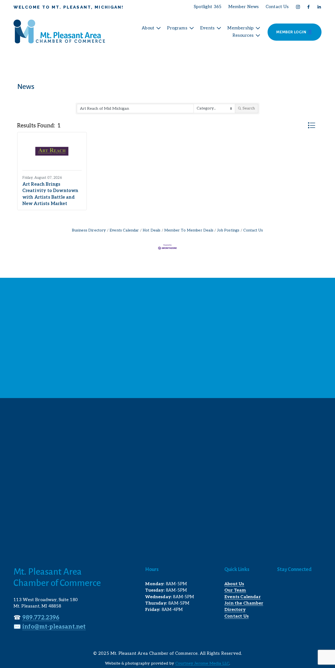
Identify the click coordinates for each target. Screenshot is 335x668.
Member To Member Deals (188, 230)
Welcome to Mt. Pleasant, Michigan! (68, 7)
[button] (311, 125)
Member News (243, 6)
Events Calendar (124, 230)
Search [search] (249, 108)
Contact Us (277, 6)
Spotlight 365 (207, 6)
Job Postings (228, 230)
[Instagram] (298, 6)
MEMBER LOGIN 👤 (294, 32)
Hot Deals (152, 230)
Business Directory (89, 230)
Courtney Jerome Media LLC (202, 663)
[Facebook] (308, 6)
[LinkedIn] (319, 6)
